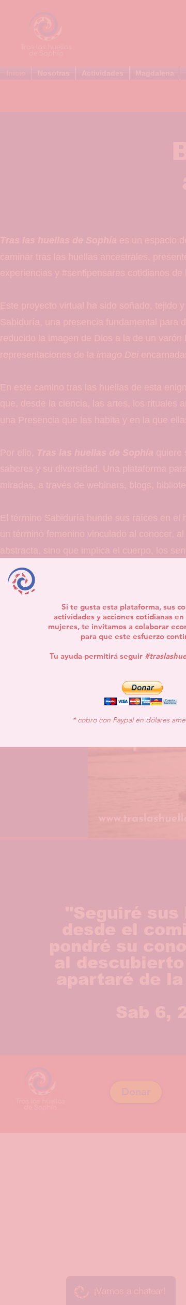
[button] (140, 693)
